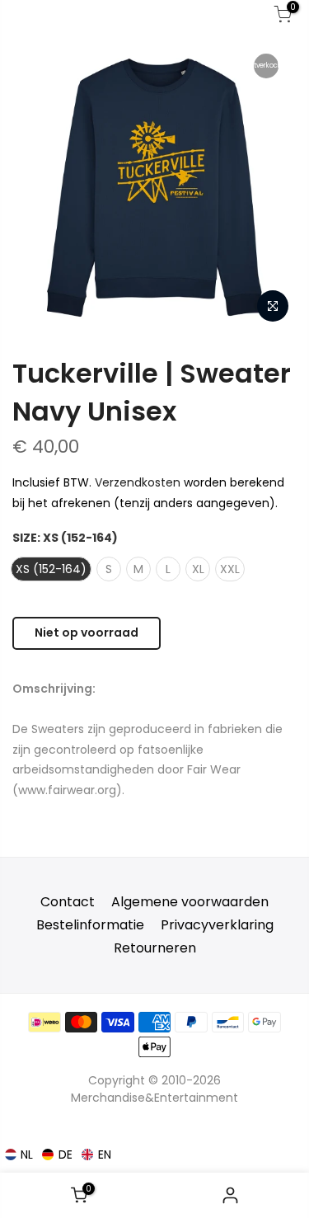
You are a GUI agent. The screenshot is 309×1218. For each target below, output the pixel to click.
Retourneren (155, 947)
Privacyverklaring (217, 924)
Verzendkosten (137, 482)
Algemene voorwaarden (190, 901)
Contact (67, 901)
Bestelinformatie (90, 924)
